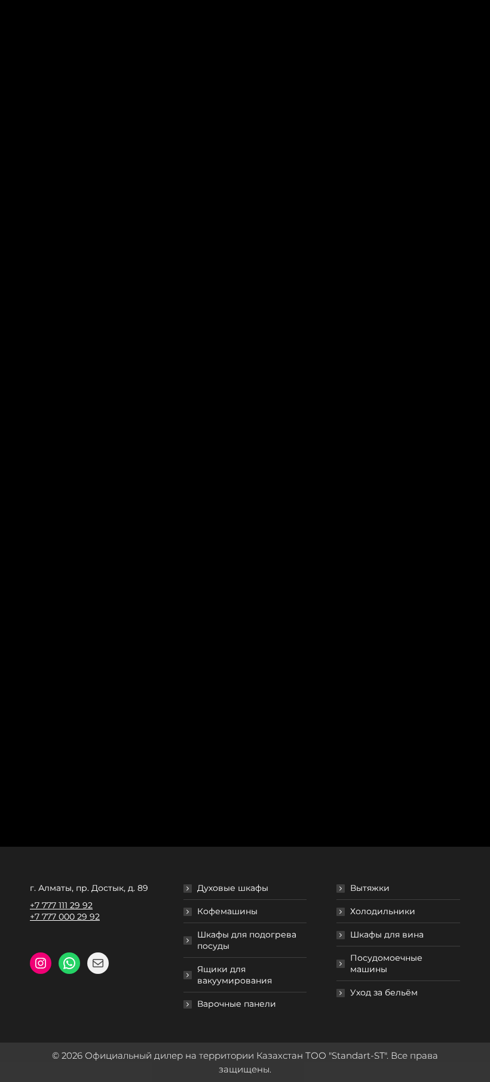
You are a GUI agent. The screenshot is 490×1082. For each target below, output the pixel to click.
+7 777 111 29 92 (61, 905)
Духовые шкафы (232, 888)
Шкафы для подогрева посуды (246, 940)
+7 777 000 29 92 (65, 916)
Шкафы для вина (387, 934)
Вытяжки (370, 888)
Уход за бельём (384, 992)
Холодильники (382, 911)
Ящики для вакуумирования (234, 975)
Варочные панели (236, 1003)
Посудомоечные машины (386, 963)
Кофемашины (227, 911)
